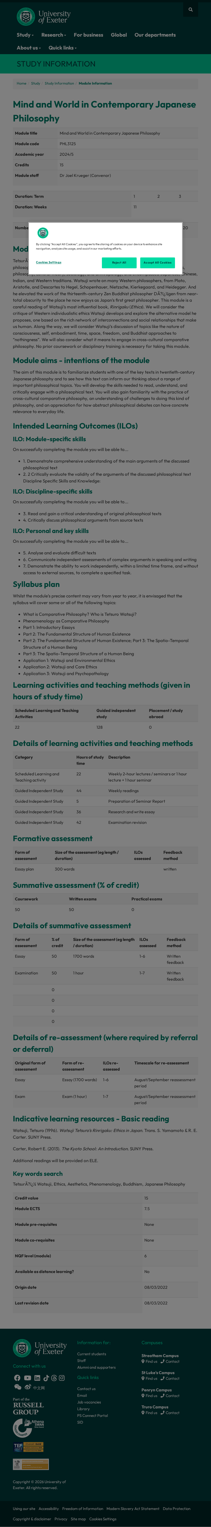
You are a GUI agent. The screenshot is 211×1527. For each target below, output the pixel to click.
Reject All (119, 263)
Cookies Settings (48, 262)
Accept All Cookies (157, 263)
